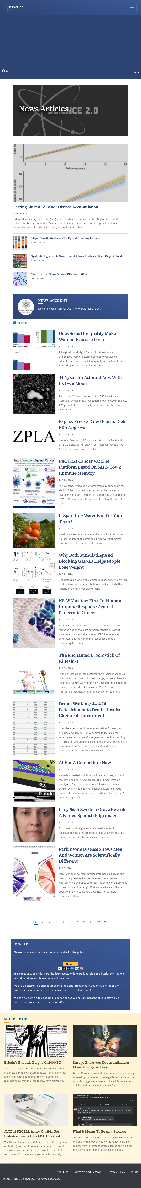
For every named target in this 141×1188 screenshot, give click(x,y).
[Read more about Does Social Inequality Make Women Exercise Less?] (34, 350)
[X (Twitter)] (7, 71)
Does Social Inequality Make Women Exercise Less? (87, 336)
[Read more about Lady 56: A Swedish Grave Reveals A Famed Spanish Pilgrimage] (34, 824)
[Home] (15, 7)
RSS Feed (22, 322)
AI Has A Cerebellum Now (85, 762)
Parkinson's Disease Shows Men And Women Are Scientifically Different (90, 855)
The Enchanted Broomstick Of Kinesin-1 (89, 658)
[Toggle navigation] (132, 7)
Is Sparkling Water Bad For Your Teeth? (91, 518)
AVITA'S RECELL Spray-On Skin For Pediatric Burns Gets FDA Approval (32, 1133)
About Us (62, 1172)
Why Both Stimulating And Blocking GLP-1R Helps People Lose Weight (89, 561)
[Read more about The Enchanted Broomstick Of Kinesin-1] (34, 674)
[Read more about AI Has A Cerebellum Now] (34, 781)
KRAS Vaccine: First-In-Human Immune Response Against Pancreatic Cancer (90, 607)
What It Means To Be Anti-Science (99, 1131)
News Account (53, 300)
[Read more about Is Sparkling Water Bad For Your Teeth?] (34, 530)
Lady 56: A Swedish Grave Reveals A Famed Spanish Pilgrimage (92, 812)
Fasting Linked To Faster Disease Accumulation (55, 207)
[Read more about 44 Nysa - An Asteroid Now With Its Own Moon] (34, 394)
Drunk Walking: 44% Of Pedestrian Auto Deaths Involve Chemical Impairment (90, 710)
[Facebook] (4, 71)
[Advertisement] (70, 43)
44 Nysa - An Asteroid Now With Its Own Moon (90, 380)
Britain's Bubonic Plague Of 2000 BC (32, 1062)
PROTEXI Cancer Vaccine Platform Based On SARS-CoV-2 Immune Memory (90, 467)
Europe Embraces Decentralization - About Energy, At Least (102, 1064)
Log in (135, 72)
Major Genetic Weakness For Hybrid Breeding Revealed (66, 238)
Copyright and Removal (88, 1172)
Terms (134, 1172)
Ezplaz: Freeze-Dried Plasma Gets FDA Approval (92, 424)
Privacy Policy (116, 1172)
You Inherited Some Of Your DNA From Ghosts (60, 274)
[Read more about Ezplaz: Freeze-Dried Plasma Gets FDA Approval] (34, 436)
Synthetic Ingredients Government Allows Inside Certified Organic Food (76, 256)
